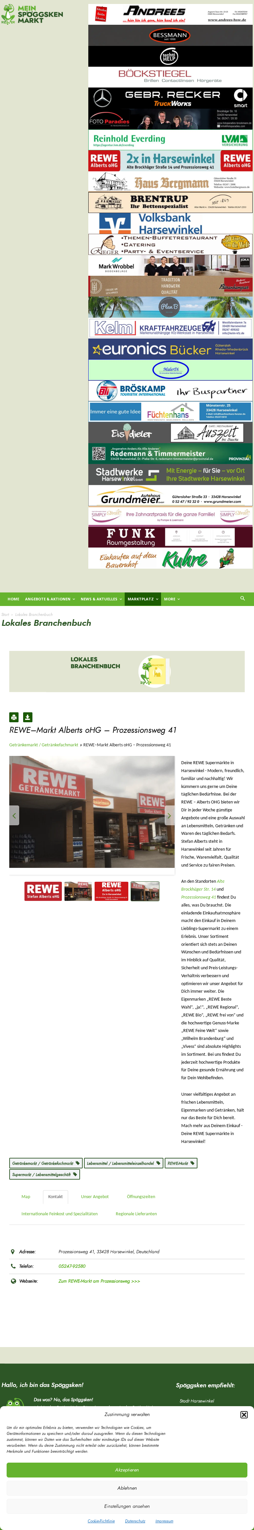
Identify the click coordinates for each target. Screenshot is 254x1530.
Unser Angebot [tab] (95, 1196)
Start (5, 614)
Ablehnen (127, 1488)
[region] (170, 296)
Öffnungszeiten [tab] (141, 1196)
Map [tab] (25, 1196)
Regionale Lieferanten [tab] (136, 1214)
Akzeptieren (127, 1470)
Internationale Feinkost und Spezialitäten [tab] (59, 1214)
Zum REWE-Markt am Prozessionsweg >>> (99, 1281)
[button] (244, 1414)
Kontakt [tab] (55, 1196)
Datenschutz (135, 1521)
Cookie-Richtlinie (101, 1521)
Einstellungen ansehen (127, 1506)
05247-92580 (72, 1266)
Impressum (164, 1521)
